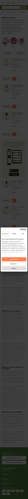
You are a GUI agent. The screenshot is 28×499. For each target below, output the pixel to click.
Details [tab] (14, 233)
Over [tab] (23, 233)
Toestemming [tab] (5, 233)
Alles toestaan (14, 259)
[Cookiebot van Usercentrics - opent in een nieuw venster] (20, 229)
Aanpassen (13, 263)
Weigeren (14, 268)
